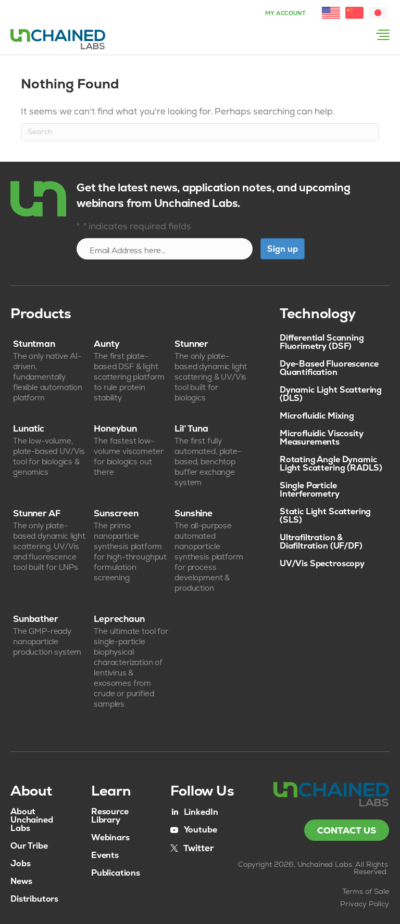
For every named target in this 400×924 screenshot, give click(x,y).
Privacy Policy (364, 903)
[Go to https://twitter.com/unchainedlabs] (192, 848)
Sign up (282, 248)
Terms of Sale (365, 891)
